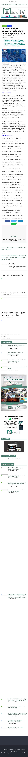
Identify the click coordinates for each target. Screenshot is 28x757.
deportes (11, 37)
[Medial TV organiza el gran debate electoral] (14, 321)
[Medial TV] (2, 20)
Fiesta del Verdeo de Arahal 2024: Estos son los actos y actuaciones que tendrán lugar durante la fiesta (13, 257)
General (9, 25)
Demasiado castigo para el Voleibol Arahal (13, 292)
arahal (3, 37)
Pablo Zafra (15, 35)
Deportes (4, 25)
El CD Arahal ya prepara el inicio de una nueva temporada (13, 248)
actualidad (22, 35)
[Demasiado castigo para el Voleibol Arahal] (14, 278)
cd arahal (6, 37)
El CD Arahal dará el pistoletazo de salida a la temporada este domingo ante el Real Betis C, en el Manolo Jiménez (13, 314)
